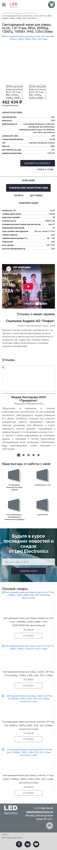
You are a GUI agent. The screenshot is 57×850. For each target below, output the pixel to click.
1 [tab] (18, 455)
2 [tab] (23, 455)
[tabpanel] (28, 409)
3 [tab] (28, 455)
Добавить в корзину (37, 163)
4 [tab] (33, 455)
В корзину (28, 636)
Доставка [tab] (36, 195)
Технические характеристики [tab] (28, 187)
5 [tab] (38, 455)
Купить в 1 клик (45, 169)
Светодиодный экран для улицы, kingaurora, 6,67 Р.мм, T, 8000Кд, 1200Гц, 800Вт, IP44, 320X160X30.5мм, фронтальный (28, 622)
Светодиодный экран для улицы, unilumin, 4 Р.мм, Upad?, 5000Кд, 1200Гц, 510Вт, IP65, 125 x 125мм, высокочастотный (28, 779)
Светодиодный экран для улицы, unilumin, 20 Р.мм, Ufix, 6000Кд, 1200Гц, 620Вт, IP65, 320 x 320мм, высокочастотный (28, 725)
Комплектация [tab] (28, 203)
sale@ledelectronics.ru (39, 811)
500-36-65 (43, 808)
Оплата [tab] (18, 195)
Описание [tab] (28, 180)
